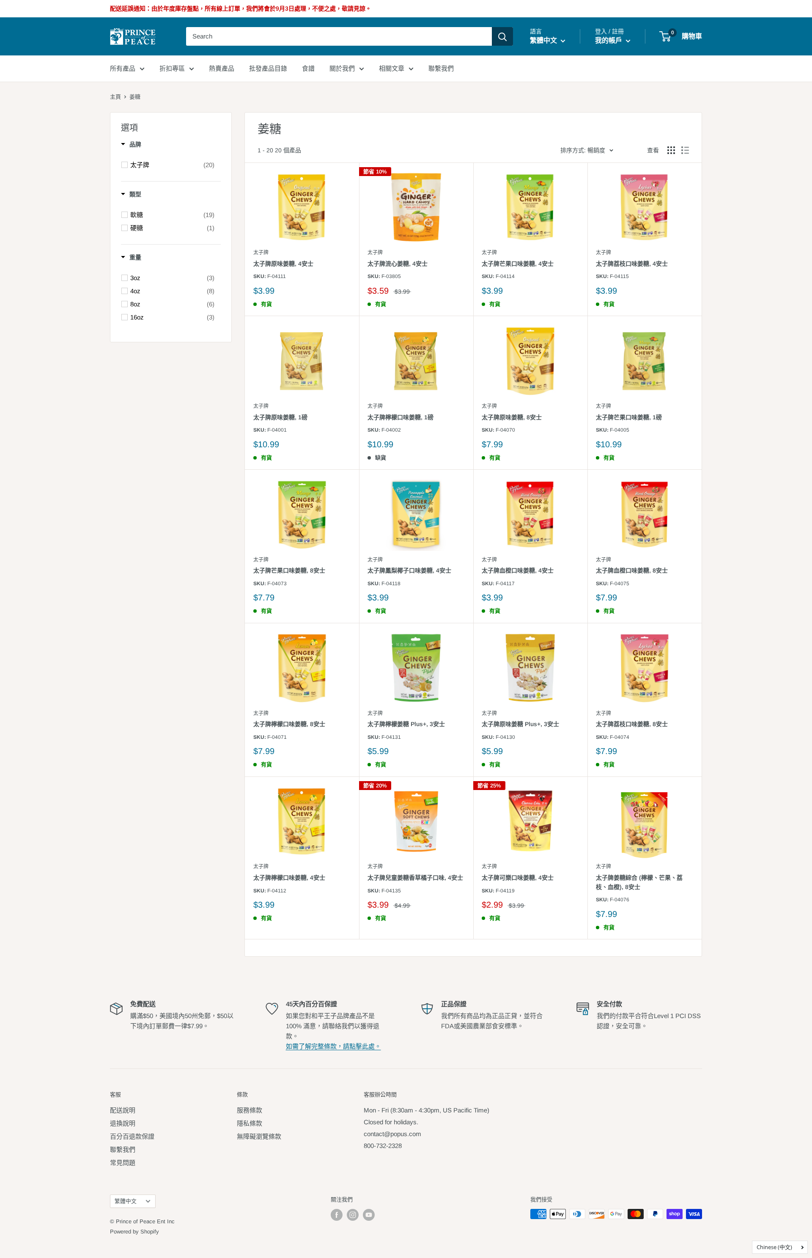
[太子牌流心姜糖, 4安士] (416, 207)
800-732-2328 (383, 1145)
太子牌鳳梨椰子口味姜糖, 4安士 (409, 570)
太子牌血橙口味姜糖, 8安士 (632, 570)
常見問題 (122, 1162)
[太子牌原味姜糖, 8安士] (530, 360)
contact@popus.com (392, 1133)
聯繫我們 (441, 68)
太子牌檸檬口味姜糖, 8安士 (289, 724)
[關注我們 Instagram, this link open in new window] (353, 1215)
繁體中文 (126, 1201)
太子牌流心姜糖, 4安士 (398, 263)
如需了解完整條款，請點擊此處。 (333, 1046)
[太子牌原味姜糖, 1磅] (302, 360)
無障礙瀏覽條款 (259, 1136)
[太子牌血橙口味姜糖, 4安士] (530, 514)
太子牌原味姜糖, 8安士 (512, 417)
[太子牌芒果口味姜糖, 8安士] (302, 514)
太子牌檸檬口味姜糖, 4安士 (289, 877)
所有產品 (122, 68)
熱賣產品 (221, 68)
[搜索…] (502, 36)
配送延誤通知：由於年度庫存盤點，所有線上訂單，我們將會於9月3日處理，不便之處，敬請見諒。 (240, 8)
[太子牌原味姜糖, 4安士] (302, 207)
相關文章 (391, 68)
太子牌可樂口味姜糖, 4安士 (518, 877)
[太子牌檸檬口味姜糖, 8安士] (302, 668)
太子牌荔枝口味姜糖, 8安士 (632, 724)
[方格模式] (671, 150)
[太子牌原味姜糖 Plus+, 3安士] (530, 668)
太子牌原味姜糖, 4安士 (283, 263)
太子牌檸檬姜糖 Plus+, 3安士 (406, 724)
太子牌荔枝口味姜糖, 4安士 (632, 263)
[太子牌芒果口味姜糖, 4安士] (530, 207)
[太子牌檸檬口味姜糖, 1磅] (416, 360)
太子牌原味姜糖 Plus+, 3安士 (520, 724)
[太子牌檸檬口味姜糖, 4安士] (302, 821)
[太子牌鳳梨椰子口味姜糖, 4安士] (416, 514)
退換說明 (122, 1123)
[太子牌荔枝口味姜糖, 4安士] (644, 207)
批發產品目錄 (268, 68)
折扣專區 (172, 68)
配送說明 (122, 1110)
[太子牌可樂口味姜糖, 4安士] (530, 821)
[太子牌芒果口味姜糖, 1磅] (644, 360)
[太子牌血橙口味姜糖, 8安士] (644, 514)
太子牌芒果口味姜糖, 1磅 (629, 417)
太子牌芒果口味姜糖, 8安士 (289, 570)
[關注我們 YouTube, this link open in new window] (369, 1215)
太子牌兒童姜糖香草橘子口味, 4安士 (415, 877)
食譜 (308, 68)
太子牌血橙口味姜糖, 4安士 (518, 570)
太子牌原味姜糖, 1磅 (280, 417)
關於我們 (342, 68)
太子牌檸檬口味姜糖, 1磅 (400, 417)
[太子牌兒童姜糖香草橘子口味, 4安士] (416, 821)
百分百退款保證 (132, 1136)
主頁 (115, 97)
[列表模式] (685, 150)
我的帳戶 (609, 40)
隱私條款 (249, 1123)
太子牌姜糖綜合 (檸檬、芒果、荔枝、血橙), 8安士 (639, 882)
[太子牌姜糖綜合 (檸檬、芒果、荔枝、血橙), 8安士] (644, 821)
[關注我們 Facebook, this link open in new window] (337, 1215)
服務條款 (249, 1110)
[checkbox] (172, 165)
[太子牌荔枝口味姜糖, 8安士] (644, 668)
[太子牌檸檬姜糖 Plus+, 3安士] (416, 668)
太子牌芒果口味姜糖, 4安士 (518, 263)
